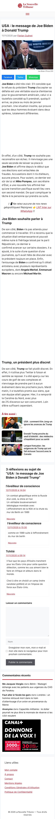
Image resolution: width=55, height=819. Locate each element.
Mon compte (11, 770)
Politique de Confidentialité (18, 792)
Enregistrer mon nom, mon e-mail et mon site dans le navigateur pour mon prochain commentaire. (28, 651)
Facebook (8, 77)
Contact (9, 779)
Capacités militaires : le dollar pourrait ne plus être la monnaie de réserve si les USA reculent (27, 712)
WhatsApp (33, 77)
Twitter (20, 77)
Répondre (11, 519)
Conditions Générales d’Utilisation (22, 787)
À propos (9, 774)
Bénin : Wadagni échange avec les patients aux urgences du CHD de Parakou (27, 687)
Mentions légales (13, 783)
